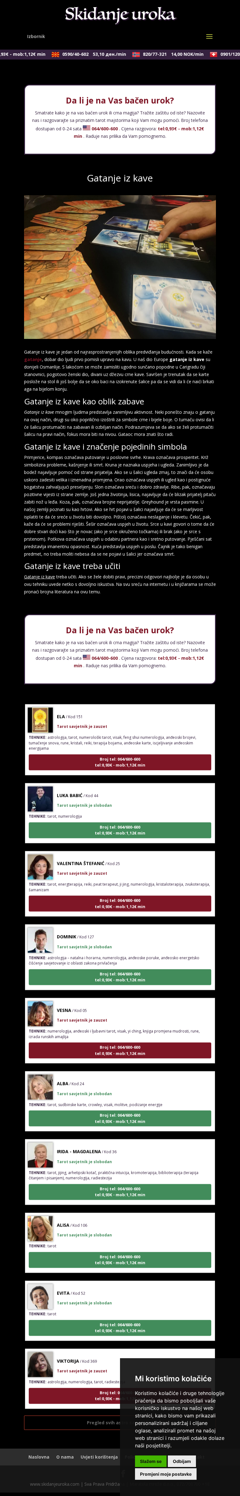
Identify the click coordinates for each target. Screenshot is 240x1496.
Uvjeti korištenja (99, 1457)
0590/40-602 (86, 54)
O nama (65, 1457)
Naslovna (38, 1457)
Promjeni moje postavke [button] (166, 1474)
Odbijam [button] (182, 1461)
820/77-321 (165, 54)
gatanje (33, 359)
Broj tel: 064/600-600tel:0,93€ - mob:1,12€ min (120, 753)
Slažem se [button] (151, 1461)
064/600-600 (105, 129)
